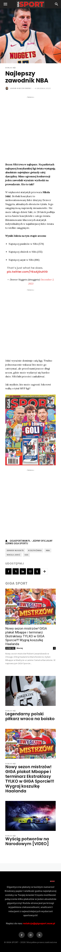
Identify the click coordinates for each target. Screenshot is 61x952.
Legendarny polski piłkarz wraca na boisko (30, 716)
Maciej (20, 648)
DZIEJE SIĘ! (10, 68)
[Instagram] (31, 935)
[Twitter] (16, 571)
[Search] (56, 4)
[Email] (30, 571)
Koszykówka (35, 550)
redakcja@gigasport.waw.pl (39, 923)
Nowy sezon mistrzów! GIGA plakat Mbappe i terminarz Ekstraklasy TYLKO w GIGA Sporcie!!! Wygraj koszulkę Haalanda (26, 636)
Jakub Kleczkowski (20, 88)
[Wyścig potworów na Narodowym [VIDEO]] (30, 816)
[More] (44, 571)
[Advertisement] (30, 129)
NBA (48, 550)
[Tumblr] (37, 571)
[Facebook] (8, 571)
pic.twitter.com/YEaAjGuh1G (27, 272)
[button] (5, 4)
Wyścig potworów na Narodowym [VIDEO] (27, 841)
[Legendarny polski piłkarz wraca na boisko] (30, 691)
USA (26, 555)
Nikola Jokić (13, 555)
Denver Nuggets (15, 550)
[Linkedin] (23, 571)
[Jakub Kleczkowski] (7, 88)
